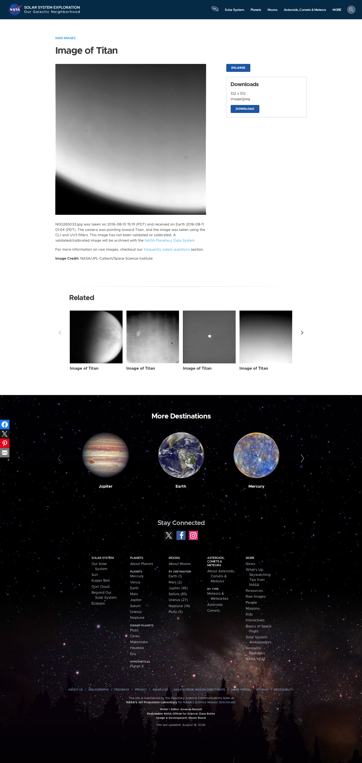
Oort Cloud (100, 586)
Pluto (134, 630)
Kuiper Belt (101, 580)
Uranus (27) (178, 600)
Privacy (141, 689)
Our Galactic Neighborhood (52, 12)
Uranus (136, 612)
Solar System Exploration (52, 6)
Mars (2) (175, 582)
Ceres (135, 636)
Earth (181, 486)
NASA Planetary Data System (170, 240)
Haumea (137, 648)
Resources (254, 590)
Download (245, 109)
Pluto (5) (176, 612)
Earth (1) (175, 576)
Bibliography (99, 689)
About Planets (141, 564)
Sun (95, 574)
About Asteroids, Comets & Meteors (221, 576)
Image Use (160, 689)
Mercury (256, 486)
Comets (213, 610)
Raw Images (65, 38)
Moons (174, 558)
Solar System (103, 558)
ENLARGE (238, 67)
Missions (253, 608)
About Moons (180, 564)
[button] (337, 10)
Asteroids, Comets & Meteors (215, 561)
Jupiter (105, 486)
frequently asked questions (167, 249)
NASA (16, 9)
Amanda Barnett (191, 709)
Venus (135, 582)
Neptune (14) (179, 606)
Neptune (137, 617)
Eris (133, 654)
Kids (249, 614)
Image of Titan (84, 368)
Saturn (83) (178, 594)
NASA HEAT (256, 659)
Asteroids (215, 604)
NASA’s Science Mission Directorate (209, 702)
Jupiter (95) (178, 588)
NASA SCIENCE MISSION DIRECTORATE (199, 689)
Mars (134, 594)
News (250, 564)
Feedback (121, 689)
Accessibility (284, 689)
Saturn (135, 606)
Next (302, 332)
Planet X (137, 666)
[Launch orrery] (215, 10)
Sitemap (262, 689)
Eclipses (98, 603)
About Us (75, 689)
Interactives (255, 620)
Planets (136, 558)
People (251, 602)
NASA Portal (241, 689)
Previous (60, 332)
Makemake (139, 642)
